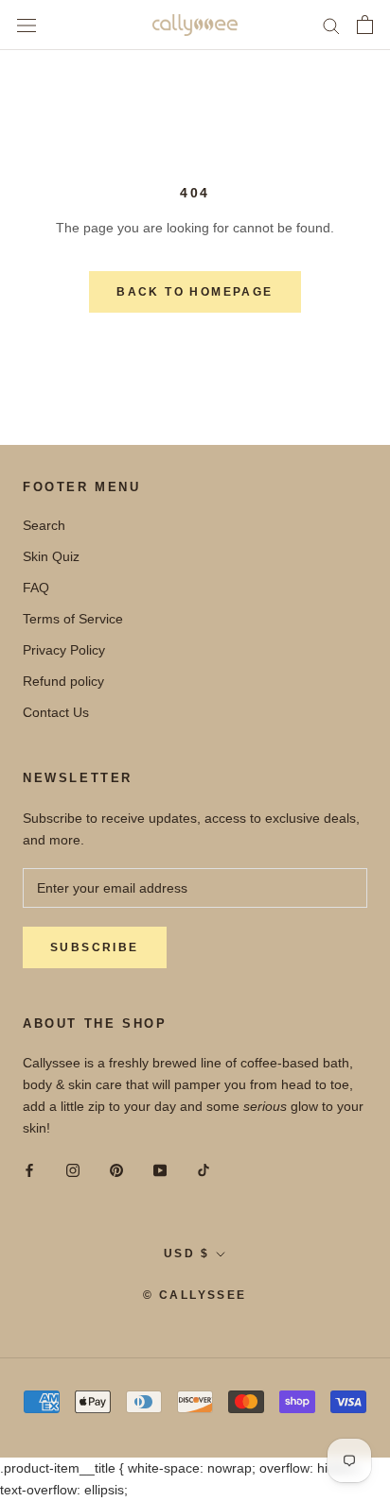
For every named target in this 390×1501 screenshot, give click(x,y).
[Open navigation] (26, 25)
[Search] (331, 25)
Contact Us (56, 712)
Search (44, 525)
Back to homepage (194, 291)
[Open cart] (365, 24)
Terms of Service (73, 618)
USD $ (186, 1253)
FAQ (36, 587)
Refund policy (63, 681)
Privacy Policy (64, 649)
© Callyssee (194, 1295)
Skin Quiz (51, 556)
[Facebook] (29, 1170)
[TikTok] (203, 1170)
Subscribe (94, 947)
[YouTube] (160, 1170)
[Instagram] (73, 1170)
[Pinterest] (116, 1170)
